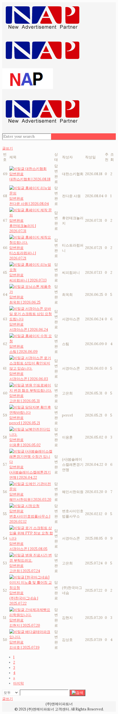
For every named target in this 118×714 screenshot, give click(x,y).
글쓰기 (7, 148)
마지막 (18, 683)
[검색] (77, 692)
